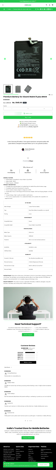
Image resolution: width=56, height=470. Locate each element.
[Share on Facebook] (41, 9)
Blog (29, 455)
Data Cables (18, 455)
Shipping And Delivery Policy (46, 450)
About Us (30, 449)
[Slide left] (3, 1)
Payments (43, 458)
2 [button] (27, 420)
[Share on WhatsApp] (46, 9)
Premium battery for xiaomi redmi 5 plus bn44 (23, 9)
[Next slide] (51, 59)
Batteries (18, 449)
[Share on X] (42, 9)
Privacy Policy (44, 454)
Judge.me (30, 457)
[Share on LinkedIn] (48, 9)
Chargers (18, 453)
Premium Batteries (20, 451)
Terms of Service (44, 456)
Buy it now (28, 117)
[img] (8, 371)
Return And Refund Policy (46, 452)
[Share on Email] (52, 9)
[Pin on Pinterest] (44, 9)
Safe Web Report (32, 461)
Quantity (5, 106)
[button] (2, 4)
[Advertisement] (28, 21)
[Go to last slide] (5, 59)
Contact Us (30, 451)
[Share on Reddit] (50, 9)
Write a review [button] (28, 362)
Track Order (31, 453)
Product (9, 9)
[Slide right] (52, 1)
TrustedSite (30, 459)
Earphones (18, 457)
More (17, 459)
